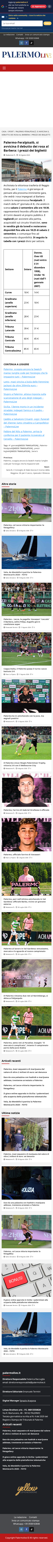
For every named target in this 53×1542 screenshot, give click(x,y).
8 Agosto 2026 (22, 768)
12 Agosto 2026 (23, 721)
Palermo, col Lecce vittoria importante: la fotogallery (24, 526)
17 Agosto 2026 (26, 627)
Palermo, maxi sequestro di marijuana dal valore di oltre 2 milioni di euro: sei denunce (25, 1070)
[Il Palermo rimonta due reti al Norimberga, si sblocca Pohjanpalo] (26, 976)
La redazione (9, 34)
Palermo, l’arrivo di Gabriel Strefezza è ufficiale (26, 810)
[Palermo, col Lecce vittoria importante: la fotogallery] (26, 505)
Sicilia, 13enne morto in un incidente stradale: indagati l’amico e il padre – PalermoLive (24, 410)
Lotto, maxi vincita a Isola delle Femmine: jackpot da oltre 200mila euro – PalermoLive (26, 385)
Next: (28, 470)
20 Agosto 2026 (24, 531)
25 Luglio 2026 (22, 1001)
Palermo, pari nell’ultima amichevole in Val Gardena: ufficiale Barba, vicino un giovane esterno (25, 901)
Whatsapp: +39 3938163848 (27, 38)
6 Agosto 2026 (22, 813)
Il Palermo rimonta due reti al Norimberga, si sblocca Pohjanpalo (26, 997)
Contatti (19, 34)
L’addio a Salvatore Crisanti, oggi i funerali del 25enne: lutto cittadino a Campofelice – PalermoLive (26, 422)
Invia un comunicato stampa (37, 34)
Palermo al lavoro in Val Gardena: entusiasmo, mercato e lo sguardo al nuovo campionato (26, 949)
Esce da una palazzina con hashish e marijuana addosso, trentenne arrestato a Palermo (26, 1079)
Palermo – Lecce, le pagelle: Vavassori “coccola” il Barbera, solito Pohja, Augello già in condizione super (27, 621)
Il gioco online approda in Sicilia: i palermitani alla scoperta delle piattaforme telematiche (26, 1095)
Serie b (35, 451)
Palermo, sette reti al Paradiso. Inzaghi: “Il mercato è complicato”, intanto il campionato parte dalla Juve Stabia (26, 1045)
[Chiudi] (6, 6)
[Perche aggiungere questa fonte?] (49, 6)
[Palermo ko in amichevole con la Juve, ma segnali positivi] (26, 696)
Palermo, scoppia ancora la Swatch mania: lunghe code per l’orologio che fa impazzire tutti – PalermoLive (25, 373)
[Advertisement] (26, 99)
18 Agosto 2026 (24, 578)
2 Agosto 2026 (23, 858)
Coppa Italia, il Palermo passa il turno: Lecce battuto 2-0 (25, 670)
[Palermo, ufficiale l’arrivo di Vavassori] (26, 834)
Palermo (22, 189)
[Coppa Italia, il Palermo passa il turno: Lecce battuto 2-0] (26, 649)
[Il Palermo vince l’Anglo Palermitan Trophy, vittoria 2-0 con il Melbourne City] (26, 743)
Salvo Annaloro (11, 531)
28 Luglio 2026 (22, 954)
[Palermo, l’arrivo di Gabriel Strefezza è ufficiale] (26, 790)
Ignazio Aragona (28, 1400)
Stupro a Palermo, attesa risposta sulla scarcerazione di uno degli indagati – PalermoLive (25, 398)
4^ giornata (14, 445)
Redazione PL (10, 155)
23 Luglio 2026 (22, 1051)
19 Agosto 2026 (26, 1305)
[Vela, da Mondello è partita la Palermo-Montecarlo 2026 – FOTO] (26, 552)
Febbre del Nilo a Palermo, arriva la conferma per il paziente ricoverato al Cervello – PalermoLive (24, 435)
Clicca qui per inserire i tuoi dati (12, 28)
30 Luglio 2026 (22, 907)
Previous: (26, 460)
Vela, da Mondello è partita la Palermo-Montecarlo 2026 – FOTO (23, 573)
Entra (47, 23)
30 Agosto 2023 (24, 155)
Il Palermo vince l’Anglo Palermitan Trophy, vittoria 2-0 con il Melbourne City (25, 764)
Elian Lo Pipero (11, 674)
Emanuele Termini (12, 627)
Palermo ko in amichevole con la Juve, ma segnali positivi (24, 717)
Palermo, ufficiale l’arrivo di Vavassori (22, 854)
